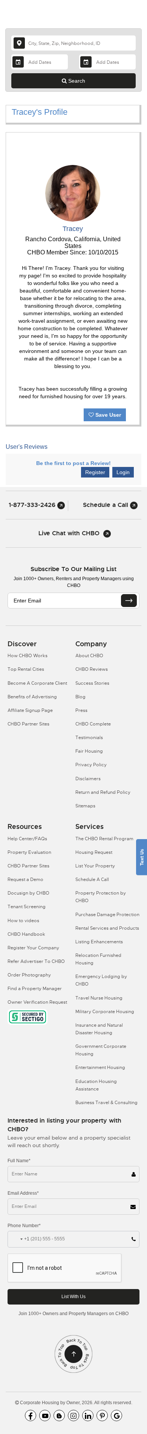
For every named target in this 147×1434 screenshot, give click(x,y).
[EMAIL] (129, 600)
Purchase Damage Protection (107, 915)
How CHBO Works (27, 656)
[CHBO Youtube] (45, 1415)
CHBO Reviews (91, 669)
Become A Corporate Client (37, 683)
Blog (80, 697)
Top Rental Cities (26, 669)
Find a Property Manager (35, 989)
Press (81, 710)
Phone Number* (24, 1225)
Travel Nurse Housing (98, 998)
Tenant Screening (27, 907)
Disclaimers (88, 779)
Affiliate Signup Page (30, 710)
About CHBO (89, 656)
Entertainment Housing (100, 1067)
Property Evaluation (29, 852)
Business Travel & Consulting (106, 1103)
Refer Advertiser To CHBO (36, 961)
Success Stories (92, 683)
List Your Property (95, 866)
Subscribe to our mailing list (73, 569)
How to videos (23, 921)
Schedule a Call (106, 505)
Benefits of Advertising (32, 697)
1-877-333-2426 (33, 505)
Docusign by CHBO (28, 893)
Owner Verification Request (37, 1002)
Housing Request (93, 852)
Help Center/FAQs (27, 839)
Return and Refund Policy (102, 792)
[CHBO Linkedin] (87, 1415)
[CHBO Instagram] (73, 1415)
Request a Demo (25, 879)
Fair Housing (89, 751)
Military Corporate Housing (104, 1012)
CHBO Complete (93, 724)
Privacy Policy (91, 765)
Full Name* (19, 1160)
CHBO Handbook (26, 934)
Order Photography (29, 975)
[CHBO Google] (116, 1415)
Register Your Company (33, 948)
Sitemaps (85, 806)
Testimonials (89, 738)
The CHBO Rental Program (104, 839)
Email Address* (23, 1193)
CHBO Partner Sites (28, 724)
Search (76, 81)
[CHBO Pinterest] (102, 1415)
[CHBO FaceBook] (30, 1415)
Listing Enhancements (99, 942)
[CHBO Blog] (59, 1415)
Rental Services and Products (107, 928)
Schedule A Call (92, 879)
